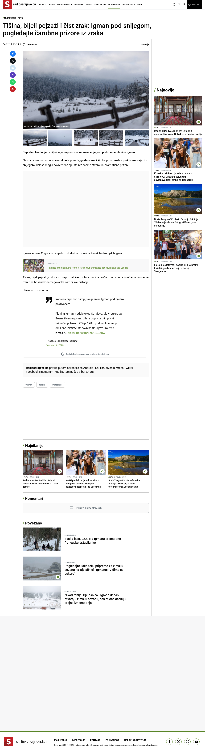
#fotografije (57, 384)
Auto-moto (100, 4)
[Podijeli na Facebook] (13, 54)
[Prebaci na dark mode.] (175, 4)
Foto (20, 18)
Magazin (78, 4)
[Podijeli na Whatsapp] (13, 82)
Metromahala (64, 4)
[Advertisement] (86, 209)
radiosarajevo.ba (82, 745)
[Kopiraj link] (13, 89)
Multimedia (114, 4)
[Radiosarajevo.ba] (25, 741)
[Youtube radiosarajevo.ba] (196, 741)
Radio (140, 4)
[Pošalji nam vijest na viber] (187, 741)
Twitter (128, 368)
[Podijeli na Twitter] (13, 61)
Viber (82, 371)
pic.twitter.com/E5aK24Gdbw (86, 333)
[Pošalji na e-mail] (13, 68)
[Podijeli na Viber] (13, 75)
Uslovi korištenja (135, 740)
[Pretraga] (179, 4)
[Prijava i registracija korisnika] (184, 4)
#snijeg (42, 384)
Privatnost (112, 740)
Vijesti (42, 4)
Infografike (129, 4)
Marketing (60, 740)
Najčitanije (34, 445)
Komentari (34, 498)
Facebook (32, 371)
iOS (97, 368)
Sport (89, 4)
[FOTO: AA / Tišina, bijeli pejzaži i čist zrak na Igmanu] (35, 138)
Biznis (52, 4)
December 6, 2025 (55, 345)
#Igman (28, 384)
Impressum (78, 740)
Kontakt (95, 740)
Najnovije (165, 90)
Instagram (46, 371)
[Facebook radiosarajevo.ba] (169, 741)
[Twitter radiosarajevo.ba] (178, 741)
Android (88, 368)
